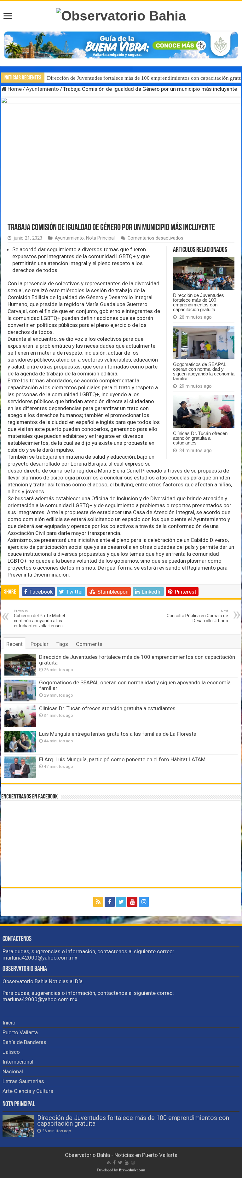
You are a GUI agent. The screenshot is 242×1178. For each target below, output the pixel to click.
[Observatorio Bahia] (121, 14)
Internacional (18, 1062)
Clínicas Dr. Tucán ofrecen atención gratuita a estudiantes (200, 438)
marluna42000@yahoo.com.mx (40, 958)
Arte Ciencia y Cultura (28, 1091)
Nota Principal (100, 238)
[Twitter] (121, 902)
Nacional (13, 1071)
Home (14, 89)
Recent (14, 644)
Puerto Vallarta (20, 1032)
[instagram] (144, 902)
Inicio (9, 1022)
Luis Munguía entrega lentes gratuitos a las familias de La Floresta (117, 734)
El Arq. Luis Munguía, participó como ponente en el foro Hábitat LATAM (122, 759)
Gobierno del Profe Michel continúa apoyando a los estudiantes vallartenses (39, 618)
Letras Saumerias (23, 1081)
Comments (89, 644)
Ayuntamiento (42, 89)
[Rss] (98, 902)
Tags (62, 644)
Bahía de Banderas (24, 1042)
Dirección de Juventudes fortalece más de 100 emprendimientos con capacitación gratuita (198, 302)
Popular (40, 644)
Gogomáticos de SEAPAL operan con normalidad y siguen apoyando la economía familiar (203, 371)
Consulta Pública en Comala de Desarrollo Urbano (197, 616)
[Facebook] (110, 902)
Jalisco (11, 1052)
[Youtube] (132, 902)
